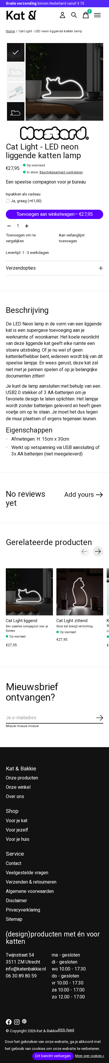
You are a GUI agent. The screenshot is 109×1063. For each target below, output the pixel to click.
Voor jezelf (17, 830)
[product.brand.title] (54, 133)
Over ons (15, 796)
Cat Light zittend (71, 620)
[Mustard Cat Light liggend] (29, 591)
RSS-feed (66, 1030)
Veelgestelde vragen (27, 872)
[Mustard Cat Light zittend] (79, 591)
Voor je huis (17, 839)
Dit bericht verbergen (53, 1056)
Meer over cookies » (89, 1055)
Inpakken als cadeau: (23, 194)
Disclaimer (16, 900)
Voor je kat (16, 820)
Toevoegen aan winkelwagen (55, 214)
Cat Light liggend (21, 620)
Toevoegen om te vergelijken (21, 238)
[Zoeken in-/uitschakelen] (74, 15)
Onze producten (22, 777)
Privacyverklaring (23, 910)
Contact (13, 863)
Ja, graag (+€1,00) (26, 201)
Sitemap (14, 919)
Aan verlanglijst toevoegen (72, 238)
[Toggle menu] (97, 15)
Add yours (79, 494)
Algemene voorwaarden (30, 891)
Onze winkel (18, 787)
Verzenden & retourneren (31, 882)
